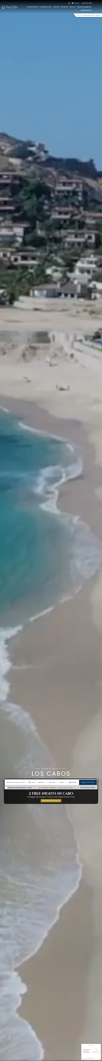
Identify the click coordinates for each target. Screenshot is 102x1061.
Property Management (84, 7)
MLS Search (64, 7)
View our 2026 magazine (89, 15)
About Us (72, 7)
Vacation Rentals (32, 7)
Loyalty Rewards (86, 10)
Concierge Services (45, 7)
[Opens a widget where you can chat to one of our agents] (91, 1051)
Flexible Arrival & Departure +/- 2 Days (20, 788)
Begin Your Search (88, 782)
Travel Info (56, 7)
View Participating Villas (51, 800)
